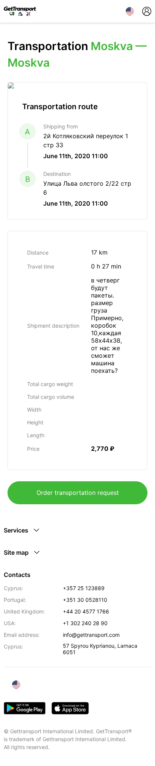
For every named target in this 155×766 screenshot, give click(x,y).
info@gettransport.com (91, 635)
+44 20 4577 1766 (86, 611)
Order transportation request (77, 492)
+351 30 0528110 (85, 600)
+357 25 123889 (84, 588)
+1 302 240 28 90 (85, 623)
